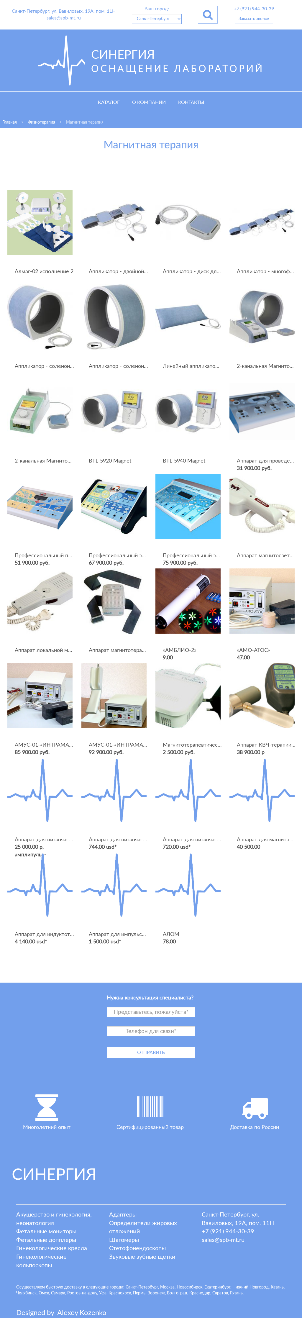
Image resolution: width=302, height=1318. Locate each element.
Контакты (191, 102)
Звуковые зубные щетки (142, 1257)
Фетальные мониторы (46, 1232)
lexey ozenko (81, 1313)
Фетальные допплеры (46, 1240)
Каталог (109, 102)
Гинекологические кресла (51, 1248)
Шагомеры (124, 1240)
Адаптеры (123, 1215)
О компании (149, 102)
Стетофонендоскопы (137, 1248)
